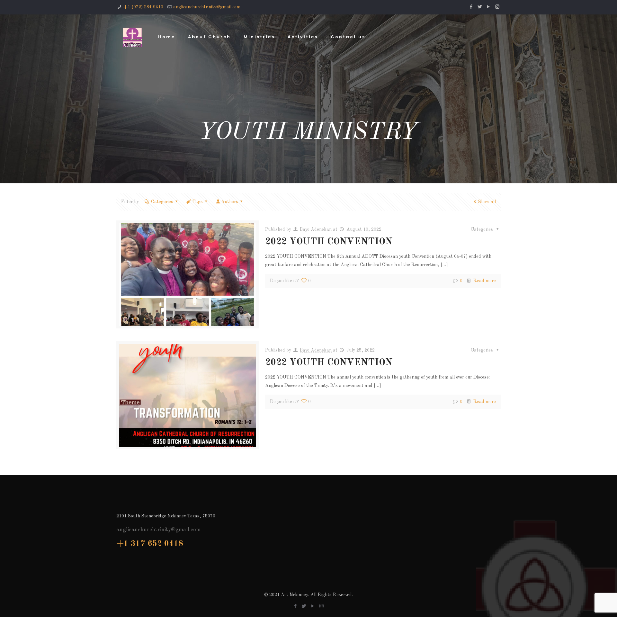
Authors (229, 202)
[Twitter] (480, 7)
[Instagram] (497, 7)
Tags (197, 202)
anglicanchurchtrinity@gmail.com (206, 7)
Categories (162, 202)
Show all (487, 202)
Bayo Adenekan (316, 229)
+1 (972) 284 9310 (143, 7)
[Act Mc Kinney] (132, 36)
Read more (484, 281)
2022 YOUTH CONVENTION (328, 241)
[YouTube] (488, 7)
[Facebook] (471, 7)
